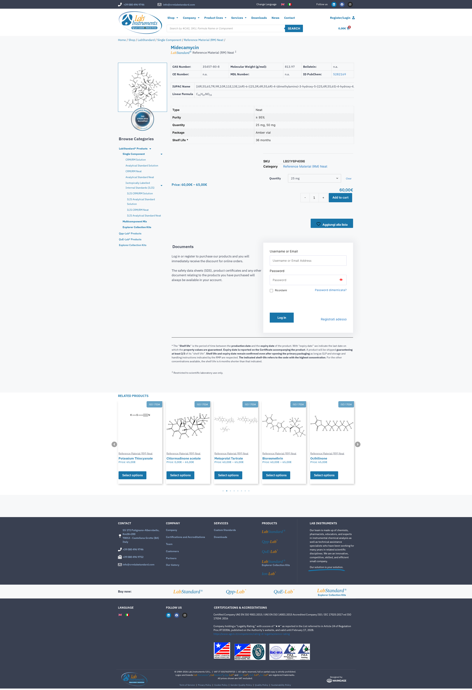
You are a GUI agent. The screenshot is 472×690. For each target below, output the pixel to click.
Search (294, 28)
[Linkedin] (333, 4)
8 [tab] (249, 491)
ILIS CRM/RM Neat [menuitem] (138, 209)
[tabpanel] (140, 442)
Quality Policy (261, 685)
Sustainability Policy (281, 685)
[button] (114, 444)
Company (171, 530)
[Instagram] (350, 4)
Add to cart (340, 197)
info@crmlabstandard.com (179, 4)
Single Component (169, 40)
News (275, 18)
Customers (172, 551)
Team (169, 544)
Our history (172, 565)
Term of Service (187, 685)
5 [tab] (238, 491)
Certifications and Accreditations (185, 537)
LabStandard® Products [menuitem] (133, 148)
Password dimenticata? (331, 290)
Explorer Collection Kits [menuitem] (137, 227)
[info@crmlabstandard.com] (159, 4)
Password (277, 271)
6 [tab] (241, 491)
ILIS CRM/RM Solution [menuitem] (140, 193)
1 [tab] (223, 491)
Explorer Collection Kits (276, 565)
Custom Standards (225, 530)
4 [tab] (234, 491)
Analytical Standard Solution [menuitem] (142, 165)
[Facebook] (342, 4)
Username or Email (284, 251)
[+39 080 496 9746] (120, 4)
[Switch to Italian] (289, 4)
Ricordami (281, 290)
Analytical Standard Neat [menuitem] (140, 177)
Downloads (259, 18)
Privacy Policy (204, 685)
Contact (289, 18)
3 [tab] (230, 491)
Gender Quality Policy (241, 685)
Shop (171, 18)
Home (122, 40)
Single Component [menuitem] (134, 154)
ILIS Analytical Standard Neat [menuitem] (144, 215)
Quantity (275, 178)
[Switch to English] (282, 4)
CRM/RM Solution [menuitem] (136, 159)
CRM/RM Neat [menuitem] (134, 171)
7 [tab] (245, 491)
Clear (349, 178)
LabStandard (146, 40)
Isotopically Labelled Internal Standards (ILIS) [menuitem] (140, 185)
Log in (281, 317)
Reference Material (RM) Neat (203, 40)
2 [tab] (227, 491)
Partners (171, 558)
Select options (132, 475)
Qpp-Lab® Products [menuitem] (130, 233)
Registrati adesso (334, 319)
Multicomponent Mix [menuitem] (135, 221)
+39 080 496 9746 (134, 4)
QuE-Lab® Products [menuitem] (130, 239)
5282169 (339, 74)
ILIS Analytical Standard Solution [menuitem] (141, 202)
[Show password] (341, 280)
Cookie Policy (221, 685)
